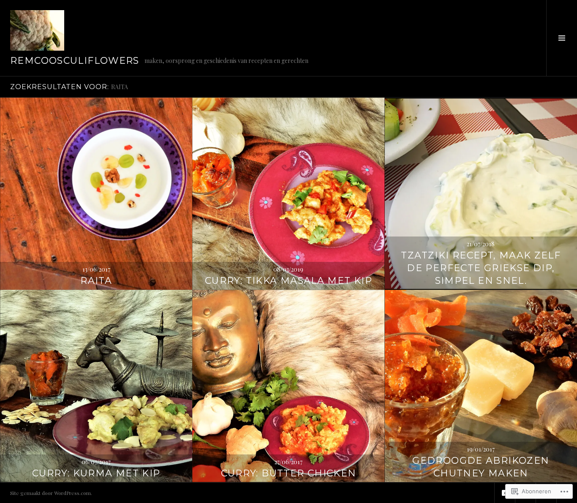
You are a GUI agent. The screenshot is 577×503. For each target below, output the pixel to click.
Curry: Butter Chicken (289, 473)
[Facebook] (505, 493)
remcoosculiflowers (74, 60)
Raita (96, 280)
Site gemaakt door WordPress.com (50, 492)
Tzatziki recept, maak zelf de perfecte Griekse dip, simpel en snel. (481, 268)
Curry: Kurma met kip (96, 473)
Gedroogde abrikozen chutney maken (480, 467)
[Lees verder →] (96, 194)
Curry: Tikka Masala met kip (288, 280)
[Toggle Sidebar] (561, 38)
